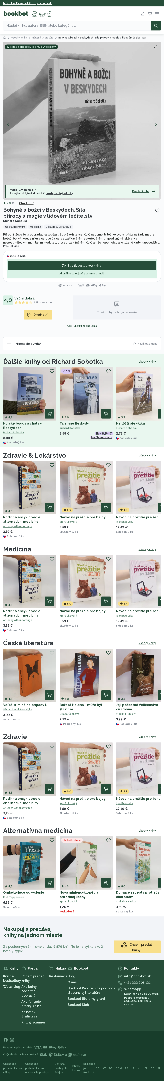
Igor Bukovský (68, 522)
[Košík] (150, 13)
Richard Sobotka (15, 220)
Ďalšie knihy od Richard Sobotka (53, 361)
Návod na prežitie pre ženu (138, 517)
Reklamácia (58, 976)
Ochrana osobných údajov (61, 1068)
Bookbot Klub (78, 1005)
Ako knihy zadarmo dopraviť (29, 991)
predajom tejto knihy (59, 193)
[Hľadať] (156, 25)
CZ (97, 1068)
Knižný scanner (33, 1022)
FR (146, 1068)
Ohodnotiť (26, 203)
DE (111, 1068)
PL (159, 1068)
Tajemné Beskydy (74, 423)
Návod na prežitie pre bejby (83, 517)
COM (119, 1068)
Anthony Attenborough (17, 526)
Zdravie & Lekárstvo (34, 455)
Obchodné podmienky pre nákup (12, 1068)
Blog (71, 976)
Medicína (17, 549)
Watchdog (11, 987)
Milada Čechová (69, 714)
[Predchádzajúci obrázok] (8, 124)
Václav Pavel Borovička (17, 709)
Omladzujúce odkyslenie (23, 892)
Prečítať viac (11, 246)
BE (152, 1068)
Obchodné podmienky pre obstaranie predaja (37, 1068)
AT (104, 1068)
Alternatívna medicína (37, 830)
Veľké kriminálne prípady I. (25, 705)
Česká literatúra (28, 643)
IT (133, 1068)
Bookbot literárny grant (86, 999)
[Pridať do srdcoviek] (157, 210)
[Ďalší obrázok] (155, 124)
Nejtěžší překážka (130, 423)
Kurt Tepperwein (13, 897)
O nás (72, 982)
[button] (82, 121)
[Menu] (157, 13)
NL (139, 1068)
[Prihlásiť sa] (142, 13)
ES (126, 1068)
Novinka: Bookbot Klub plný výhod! (27, 3)
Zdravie (15, 736)
